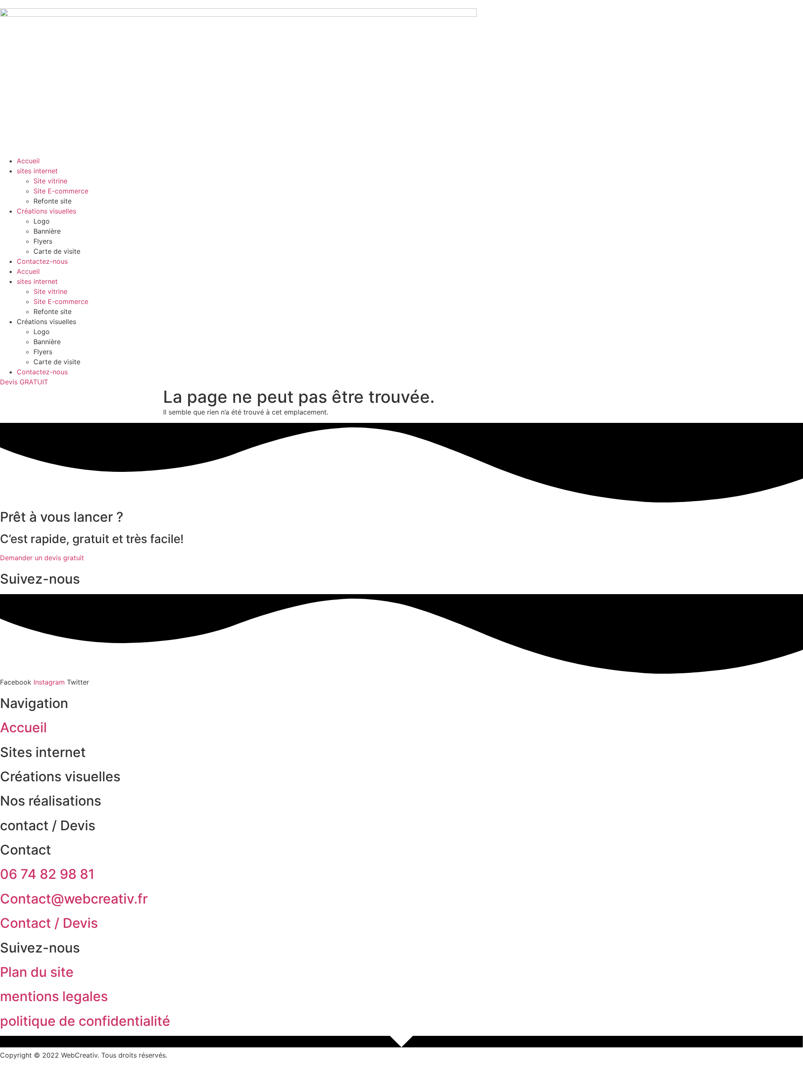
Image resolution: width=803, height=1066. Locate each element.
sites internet (37, 171)
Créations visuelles (46, 211)
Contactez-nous (42, 261)
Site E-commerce (60, 191)
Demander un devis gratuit (42, 558)
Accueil (28, 161)
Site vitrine (50, 181)
